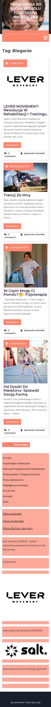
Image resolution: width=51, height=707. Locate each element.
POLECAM (9, 491)
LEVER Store (9, 562)
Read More (12, 145)
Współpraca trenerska (15, 485)
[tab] (45, 37)
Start (5, 502)
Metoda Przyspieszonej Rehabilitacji (24, 469)
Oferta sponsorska (13, 520)
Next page (21, 444)
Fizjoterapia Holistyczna (16, 463)
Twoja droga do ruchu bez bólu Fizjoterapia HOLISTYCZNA (25, 10)
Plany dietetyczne (13, 480)
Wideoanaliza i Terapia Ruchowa (21, 474)
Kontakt (7, 496)
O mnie (7, 458)
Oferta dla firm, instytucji (18, 528)
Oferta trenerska (12, 513)
